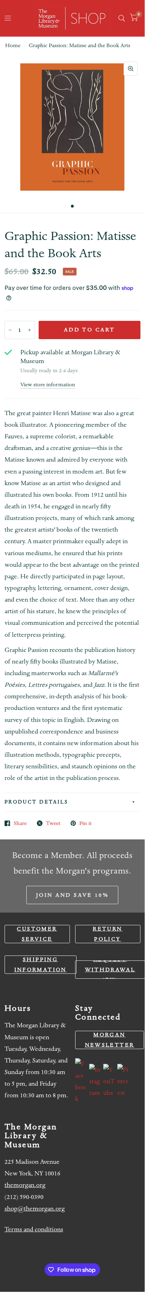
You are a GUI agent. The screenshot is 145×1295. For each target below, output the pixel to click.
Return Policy (107, 933)
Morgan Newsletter (109, 1039)
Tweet (53, 823)
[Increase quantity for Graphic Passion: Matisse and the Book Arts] (29, 330)
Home (12, 45)
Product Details (36, 802)
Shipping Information (40, 964)
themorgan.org (25, 1185)
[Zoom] (131, 69)
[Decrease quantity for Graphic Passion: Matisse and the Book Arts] (10, 330)
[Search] (121, 18)
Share (20, 823)
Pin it (85, 823)
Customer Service (37, 933)
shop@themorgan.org (35, 1209)
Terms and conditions (34, 1229)
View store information (47, 385)
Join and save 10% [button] (72, 895)
